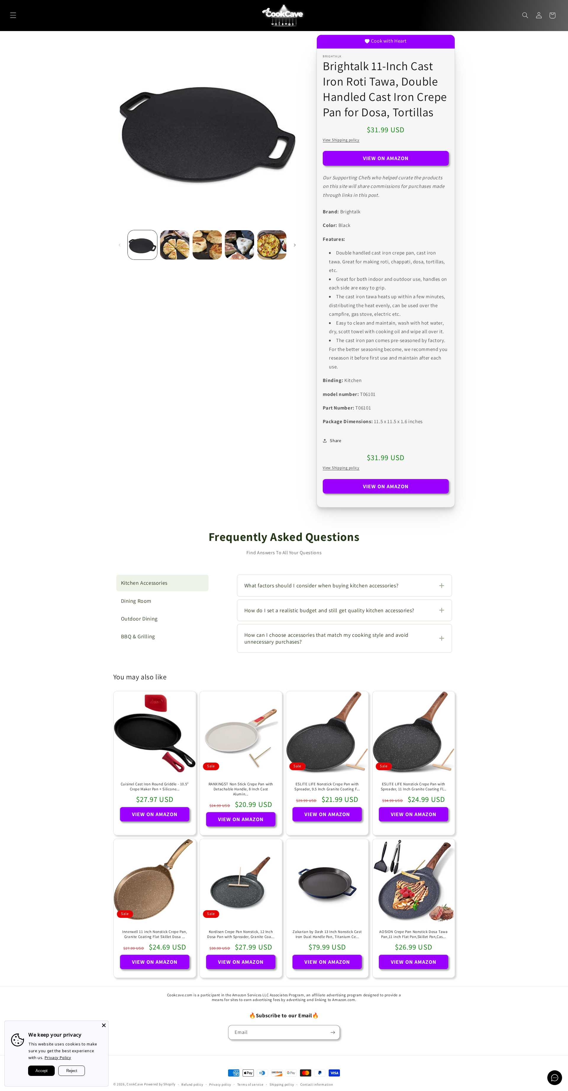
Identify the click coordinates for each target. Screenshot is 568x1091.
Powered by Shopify (159, 1084)
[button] (13, 15)
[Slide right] (294, 245)
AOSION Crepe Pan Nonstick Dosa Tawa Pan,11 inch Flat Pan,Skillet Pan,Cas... (413, 934)
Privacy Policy (58, 1057)
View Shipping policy (341, 139)
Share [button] (335, 440)
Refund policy (192, 1084)
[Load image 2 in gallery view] (174, 245)
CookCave (135, 1084)
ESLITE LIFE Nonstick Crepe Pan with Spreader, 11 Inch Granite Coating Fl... (413, 787)
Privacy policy (220, 1084)
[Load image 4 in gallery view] (239, 245)
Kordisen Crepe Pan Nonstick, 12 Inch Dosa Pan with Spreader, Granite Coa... (241, 934)
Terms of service (250, 1084)
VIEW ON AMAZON (386, 158)
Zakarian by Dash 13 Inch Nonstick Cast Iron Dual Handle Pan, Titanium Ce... (327, 934)
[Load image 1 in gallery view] (142, 245)
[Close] (104, 1025)
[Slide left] (119, 245)
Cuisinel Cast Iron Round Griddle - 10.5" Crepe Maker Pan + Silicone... (154, 787)
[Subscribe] (333, 1032)
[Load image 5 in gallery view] (272, 245)
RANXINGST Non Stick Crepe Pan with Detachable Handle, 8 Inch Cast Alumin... (241, 789)
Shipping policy (282, 1084)
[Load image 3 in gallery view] (207, 245)
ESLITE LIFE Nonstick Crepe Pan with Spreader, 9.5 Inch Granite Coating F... (327, 787)
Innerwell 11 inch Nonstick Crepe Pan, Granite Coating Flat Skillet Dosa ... (154, 934)
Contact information (316, 1084)
